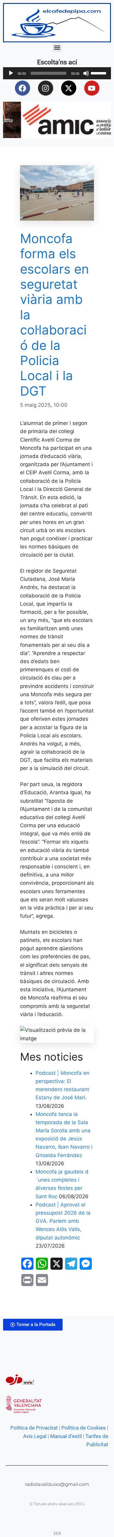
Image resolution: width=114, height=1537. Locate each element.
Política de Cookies (83, 1428)
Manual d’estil (65, 1436)
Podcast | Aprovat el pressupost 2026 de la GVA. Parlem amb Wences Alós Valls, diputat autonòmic (63, 1221)
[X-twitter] (68, 88)
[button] (57, 47)
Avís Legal (35, 1436)
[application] (57, 73)
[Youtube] (91, 88)
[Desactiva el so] (86, 73)
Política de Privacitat (34, 1428)
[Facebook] (22, 88)
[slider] (99, 72)
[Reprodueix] (11, 73)
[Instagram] (45, 88)
